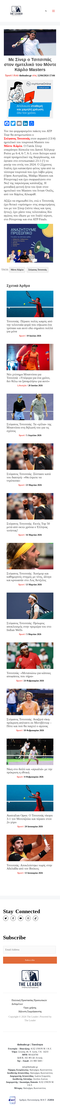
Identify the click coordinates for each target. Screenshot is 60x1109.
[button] (46, 11)
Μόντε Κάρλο (13, 146)
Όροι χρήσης (30, 1007)
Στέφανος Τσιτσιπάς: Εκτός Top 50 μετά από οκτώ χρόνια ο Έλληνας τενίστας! (28, 527)
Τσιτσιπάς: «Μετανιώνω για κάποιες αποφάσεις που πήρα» (29, 674)
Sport (8, 75)
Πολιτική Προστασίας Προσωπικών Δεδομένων (29, 1002)
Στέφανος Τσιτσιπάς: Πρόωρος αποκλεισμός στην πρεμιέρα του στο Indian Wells (29, 626)
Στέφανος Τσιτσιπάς (17, 138)
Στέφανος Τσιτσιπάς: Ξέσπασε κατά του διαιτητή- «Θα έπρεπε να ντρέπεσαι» (29, 477)
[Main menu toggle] (53, 10)
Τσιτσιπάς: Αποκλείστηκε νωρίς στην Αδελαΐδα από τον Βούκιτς (29, 866)
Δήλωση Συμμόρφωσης (30, 1011)
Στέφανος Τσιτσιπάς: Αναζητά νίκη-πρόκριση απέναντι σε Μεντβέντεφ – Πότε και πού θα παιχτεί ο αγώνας (29, 723)
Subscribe (30, 960)
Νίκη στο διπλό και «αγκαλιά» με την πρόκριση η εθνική (29, 770)
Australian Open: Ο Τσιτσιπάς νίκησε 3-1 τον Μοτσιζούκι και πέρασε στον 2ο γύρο (30, 819)
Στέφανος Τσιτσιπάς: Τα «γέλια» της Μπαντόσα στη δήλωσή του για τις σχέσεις (29, 427)
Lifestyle (21, 385)
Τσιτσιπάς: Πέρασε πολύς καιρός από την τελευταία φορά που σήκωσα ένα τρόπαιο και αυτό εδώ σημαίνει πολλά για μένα (30, 326)
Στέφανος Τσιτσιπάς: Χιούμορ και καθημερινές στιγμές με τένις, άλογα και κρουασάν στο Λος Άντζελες (29, 577)
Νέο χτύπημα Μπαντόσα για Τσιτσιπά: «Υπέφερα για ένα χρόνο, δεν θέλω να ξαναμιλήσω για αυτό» (28, 378)
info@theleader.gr (30, 1067)
